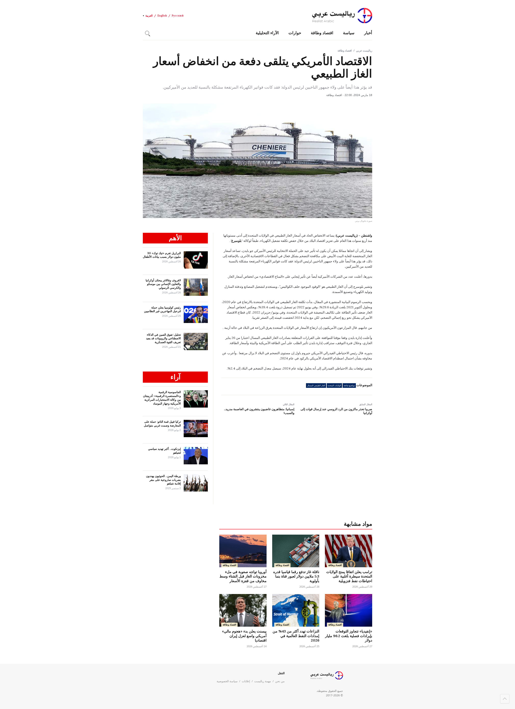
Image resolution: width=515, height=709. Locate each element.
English (162, 15)
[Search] (147, 33)
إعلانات (246, 681)
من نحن (280, 681)
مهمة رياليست (262, 681)
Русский (178, 15)
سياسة (348, 32)
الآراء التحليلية (267, 32)
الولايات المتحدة (334, 385)
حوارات (294, 32)
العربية (149, 15)
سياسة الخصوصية (227, 681)
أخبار (368, 32)
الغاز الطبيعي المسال (316, 385)
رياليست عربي (364, 50)
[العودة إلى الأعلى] (504, 698)
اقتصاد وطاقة (322, 32)
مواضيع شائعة (349, 385)
